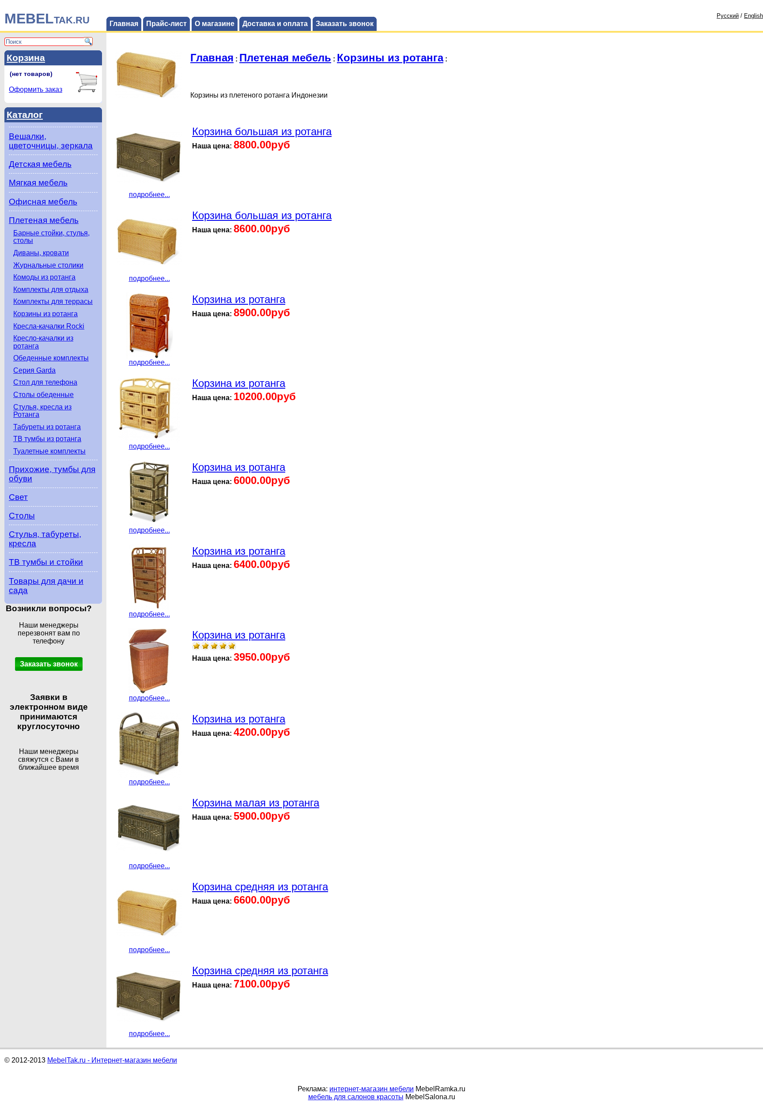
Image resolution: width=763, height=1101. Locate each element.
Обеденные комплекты (51, 358)
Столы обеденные (43, 394)
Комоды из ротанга (44, 277)
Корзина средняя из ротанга (260, 887)
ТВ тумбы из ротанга (47, 439)
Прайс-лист (166, 23)
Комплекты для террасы (53, 301)
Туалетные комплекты (49, 451)
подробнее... (149, 194)
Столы (22, 515)
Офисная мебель (43, 201)
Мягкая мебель (38, 182)
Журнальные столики (48, 265)
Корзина (26, 58)
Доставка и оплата (275, 23)
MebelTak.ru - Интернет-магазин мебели (112, 1060)
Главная (124, 23)
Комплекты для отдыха (50, 289)
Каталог (25, 115)
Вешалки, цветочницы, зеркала (51, 141)
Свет (18, 497)
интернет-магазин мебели (371, 1089)
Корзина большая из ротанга (262, 131)
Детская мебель (40, 164)
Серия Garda (34, 370)
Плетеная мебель (44, 220)
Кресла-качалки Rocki (48, 326)
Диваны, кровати (41, 253)
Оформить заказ (35, 89)
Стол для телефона (45, 382)
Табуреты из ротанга (47, 427)
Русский (728, 15)
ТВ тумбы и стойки (46, 562)
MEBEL (47, 18)
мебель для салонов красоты (356, 1097)
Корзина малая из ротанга (255, 803)
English (753, 15)
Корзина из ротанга (238, 299)
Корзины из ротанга (45, 314)
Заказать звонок (345, 23)
